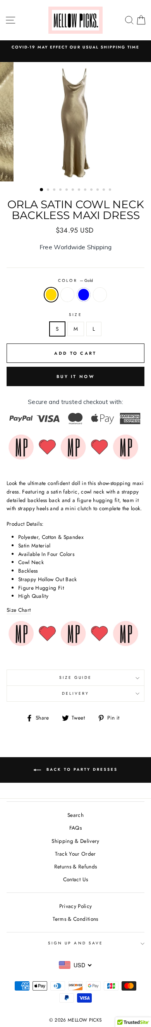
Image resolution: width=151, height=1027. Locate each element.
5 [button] (67, 190)
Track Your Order (75, 854)
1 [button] (42, 190)
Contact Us (75, 879)
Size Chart (19, 610)
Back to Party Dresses (81, 769)
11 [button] (104, 190)
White (99, 295)
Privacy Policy (75, 906)
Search (75, 815)
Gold (51, 295)
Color (75, 280)
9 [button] (92, 190)
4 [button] (61, 190)
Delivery (75, 693)
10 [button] (98, 190)
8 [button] (86, 190)
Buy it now (75, 376)
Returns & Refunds (75, 866)
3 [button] (55, 190)
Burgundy (67, 295)
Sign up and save (75, 943)
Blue (83, 295)
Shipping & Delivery (75, 841)
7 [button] (80, 190)
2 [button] (49, 190)
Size (75, 315)
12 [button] (111, 190)
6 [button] (74, 190)
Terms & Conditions (75, 919)
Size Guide (75, 677)
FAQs (75, 828)
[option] (75, 121)
